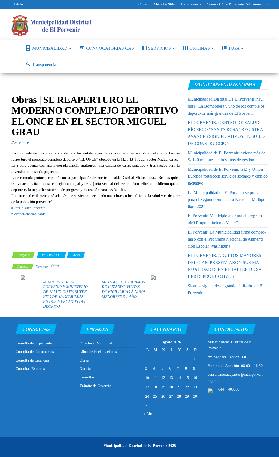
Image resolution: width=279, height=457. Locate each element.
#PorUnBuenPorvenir (28, 208)
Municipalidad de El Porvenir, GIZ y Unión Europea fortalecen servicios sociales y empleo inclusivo (228, 176)
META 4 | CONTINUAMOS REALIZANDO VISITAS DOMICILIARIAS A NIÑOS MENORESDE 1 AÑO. (123, 289)
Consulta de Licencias (32, 360)
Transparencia (191, 4)
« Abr (148, 414)
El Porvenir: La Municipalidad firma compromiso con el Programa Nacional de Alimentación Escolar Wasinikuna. (227, 239)
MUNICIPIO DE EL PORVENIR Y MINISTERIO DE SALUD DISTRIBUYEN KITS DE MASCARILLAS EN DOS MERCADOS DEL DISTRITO (65, 294)
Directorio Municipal (96, 343)
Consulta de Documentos (35, 352)
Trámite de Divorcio (95, 386)
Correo (143, 4)
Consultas (87, 377)
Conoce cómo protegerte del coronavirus (238, 4)
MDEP (23, 143)
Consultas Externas (30, 369)
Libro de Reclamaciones (98, 352)
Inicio (18, 4)
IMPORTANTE (51, 255)
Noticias (86, 369)
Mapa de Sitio (164, 4)
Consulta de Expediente (34, 343)
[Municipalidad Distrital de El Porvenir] (14, 48)
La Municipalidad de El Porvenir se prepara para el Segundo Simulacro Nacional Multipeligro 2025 (227, 199)
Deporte (41, 267)
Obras (76, 255)
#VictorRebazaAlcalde (28, 214)
